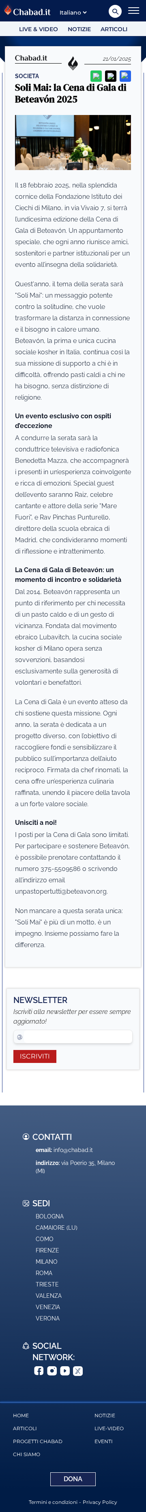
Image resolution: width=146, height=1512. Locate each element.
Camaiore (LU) (56, 1228)
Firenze (47, 1250)
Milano (47, 1262)
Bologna (50, 1216)
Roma (44, 1273)
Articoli (114, 29)
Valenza (49, 1296)
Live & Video (38, 29)
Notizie (79, 29)
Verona (48, 1318)
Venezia (48, 1307)
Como (45, 1239)
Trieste (47, 1284)
